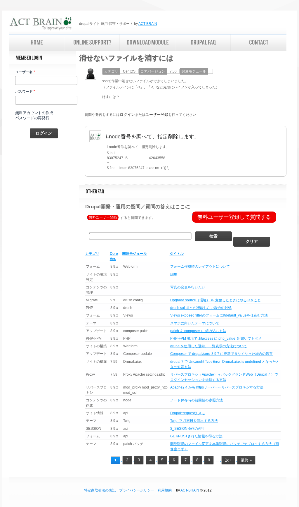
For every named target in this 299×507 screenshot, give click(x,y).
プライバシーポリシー (136, 490)
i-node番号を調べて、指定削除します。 (152, 137)
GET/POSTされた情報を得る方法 (196, 436)
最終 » (246, 460)
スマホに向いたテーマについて (194, 323)
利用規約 (165, 490)
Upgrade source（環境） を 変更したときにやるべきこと (215, 300)
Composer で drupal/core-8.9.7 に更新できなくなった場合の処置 (221, 354)
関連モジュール (134, 254)
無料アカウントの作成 (34, 113)
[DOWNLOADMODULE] (147, 42)
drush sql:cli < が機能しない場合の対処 (201, 308)
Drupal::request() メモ (187, 413)
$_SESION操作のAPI (187, 429)
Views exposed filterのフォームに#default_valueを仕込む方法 (219, 315)
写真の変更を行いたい (187, 287)
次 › (228, 460)
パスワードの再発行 (32, 118)
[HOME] (37, 42)
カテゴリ (92, 254)
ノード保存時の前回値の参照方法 (196, 400)
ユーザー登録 (156, 114)
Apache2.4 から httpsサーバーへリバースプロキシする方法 (216, 387)
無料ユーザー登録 (103, 218)
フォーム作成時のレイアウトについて (200, 266)
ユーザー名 (25, 72)
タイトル (177, 254)
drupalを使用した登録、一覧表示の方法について (208, 346)
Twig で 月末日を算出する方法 (194, 421)
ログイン (127, 114)
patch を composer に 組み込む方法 (198, 331)
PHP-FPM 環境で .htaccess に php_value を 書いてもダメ (216, 338)
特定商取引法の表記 (100, 490)
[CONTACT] (258, 42)
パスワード (25, 92)
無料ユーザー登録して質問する (234, 217)
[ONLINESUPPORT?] (92, 42)
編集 (173, 274)
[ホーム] (40, 24)
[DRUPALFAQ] (203, 42)
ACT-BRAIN (147, 24)
